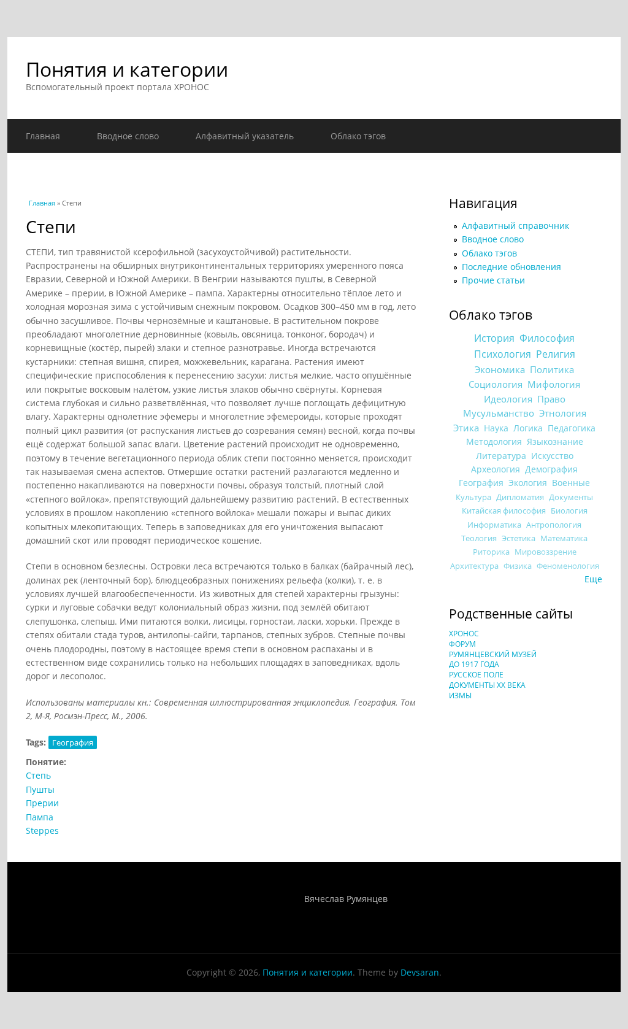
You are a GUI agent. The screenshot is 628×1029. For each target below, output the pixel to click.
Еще (593, 579)
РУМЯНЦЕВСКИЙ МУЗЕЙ (493, 654)
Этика (466, 428)
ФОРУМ (462, 644)
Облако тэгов (358, 136)
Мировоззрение (545, 552)
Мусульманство (498, 413)
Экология (527, 482)
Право (551, 399)
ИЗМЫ (460, 695)
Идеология (508, 399)
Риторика (491, 552)
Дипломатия (520, 497)
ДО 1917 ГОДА (474, 664)
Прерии (42, 803)
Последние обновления (511, 266)
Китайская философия (504, 510)
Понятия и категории (127, 69)
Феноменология (568, 566)
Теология (479, 538)
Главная (43, 136)
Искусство (552, 455)
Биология (569, 510)
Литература (501, 455)
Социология (496, 384)
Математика (564, 538)
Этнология (562, 413)
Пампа (39, 817)
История (494, 338)
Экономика (500, 369)
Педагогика (571, 428)
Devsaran (419, 972)
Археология (495, 469)
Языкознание (555, 441)
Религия (555, 354)
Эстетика (518, 538)
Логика (528, 428)
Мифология (553, 384)
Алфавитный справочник (515, 225)
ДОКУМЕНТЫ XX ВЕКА (487, 685)
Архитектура (474, 566)
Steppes (42, 830)
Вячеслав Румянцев (346, 898)
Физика (518, 566)
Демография (551, 469)
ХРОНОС (464, 633)
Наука (496, 428)
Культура (473, 497)
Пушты (40, 789)
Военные (571, 482)
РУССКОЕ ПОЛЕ (476, 674)
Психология (502, 354)
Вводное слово (128, 136)
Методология (494, 441)
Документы (571, 497)
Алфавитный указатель (245, 136)
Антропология (553, 524)
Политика (552, 369)
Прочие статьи (493, 280)
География (72, 742)
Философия (547, 338)
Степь (38, 775)
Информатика (494, 524)
